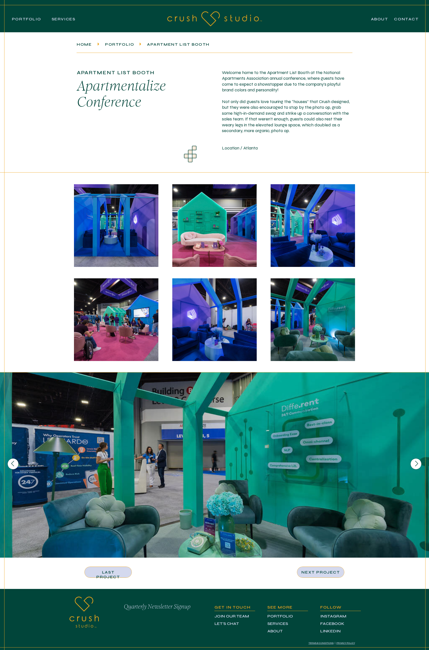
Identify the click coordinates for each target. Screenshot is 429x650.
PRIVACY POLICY (345, 643)
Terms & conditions (321, 643)
